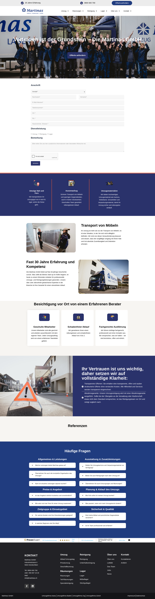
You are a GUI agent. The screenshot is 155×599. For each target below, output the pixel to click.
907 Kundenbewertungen (49, 540)
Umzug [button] (63, 11)
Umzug (34, 134)
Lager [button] (103, 11)
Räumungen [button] (76, 11)
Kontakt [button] (126, 11)
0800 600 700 (89, 3)
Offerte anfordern (77, 55)
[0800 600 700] (81, 3)
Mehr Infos (122, 540)
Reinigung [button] (91, 11)
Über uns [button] (114, 11)
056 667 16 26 (34, 573)
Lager (51, 134)
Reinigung (43, 134)
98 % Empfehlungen (87, 540)
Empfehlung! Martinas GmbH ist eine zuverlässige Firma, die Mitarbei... (105, 540)
